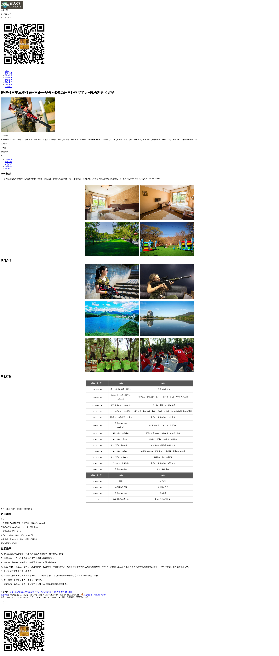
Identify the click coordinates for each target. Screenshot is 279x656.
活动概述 (8, 159)
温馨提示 (8, 169)
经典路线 (8, 73)
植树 (70, 592)
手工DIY (55, 592)
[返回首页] (12, 8)
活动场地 (8, 75)
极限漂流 (47, 592)
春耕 (66, 592)
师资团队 (8, 80)
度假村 (37, 592)
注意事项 (8, 84)
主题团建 (8, 77)
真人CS (24, 592)
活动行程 (8, 164)
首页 (7, 71)
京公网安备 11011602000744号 (95, 595)
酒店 (42, 592)
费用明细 (8, 166)
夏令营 (61, 592)
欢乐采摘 (30, 592)
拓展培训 (17, 592)
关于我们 (8, 87)
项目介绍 (8, 162)
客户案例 (8, 82)
